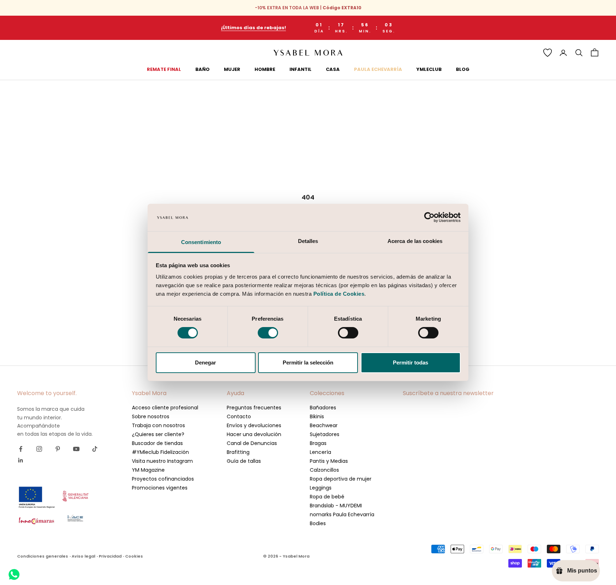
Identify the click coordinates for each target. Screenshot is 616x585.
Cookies (134, 556)
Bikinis (317, 416)
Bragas (318, 443)
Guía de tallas (244, 461)
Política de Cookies (339, 294)
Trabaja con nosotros (158, 425)
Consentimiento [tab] (201, 242)
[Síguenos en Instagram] (39, 448)
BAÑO (202, 69)
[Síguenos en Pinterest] (57, 448)
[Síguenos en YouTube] (76, 448)
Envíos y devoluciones (254, 425)
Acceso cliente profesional (165, 407)
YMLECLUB (429, 69)
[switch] (268, 332)
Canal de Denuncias (252, 443)
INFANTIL (300, 69)
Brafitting (238, 452)
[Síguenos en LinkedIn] (20, 460)
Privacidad (110, 556)
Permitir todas (410, 362)
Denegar (205, 362)
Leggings (321, 487)
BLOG (462, 69)
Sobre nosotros (150, 416)
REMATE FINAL (164, 69)
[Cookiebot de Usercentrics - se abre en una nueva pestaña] (429, 217)
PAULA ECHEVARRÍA (378, 69)
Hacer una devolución (254, 434)
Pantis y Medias (329, 461)
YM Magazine (148, 469)
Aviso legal (83, 556)
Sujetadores (324, 434)
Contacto (239, 416)
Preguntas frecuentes (254, 407)
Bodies (318, 523)
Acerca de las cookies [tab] (414, 241)
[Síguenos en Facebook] (20, 448)
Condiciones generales (42, 556)
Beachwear (324, 425)
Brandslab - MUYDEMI (336, 505)
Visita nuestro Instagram (162, 461)
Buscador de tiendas (157, 443)
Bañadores (323, 407)
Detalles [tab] (308, 241)
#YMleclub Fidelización (160, 452)
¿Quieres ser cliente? (158, 434)
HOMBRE (265, 69)
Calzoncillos (324, 469)
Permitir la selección (308, 362)
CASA (333, 69)
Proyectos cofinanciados (163, 478)
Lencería (320, 452)
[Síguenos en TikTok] (94, 448)
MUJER (232, 69)
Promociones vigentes (160, 487)
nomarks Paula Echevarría (342, 514)
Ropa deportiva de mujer (340, 478)
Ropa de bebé (327, 496)
